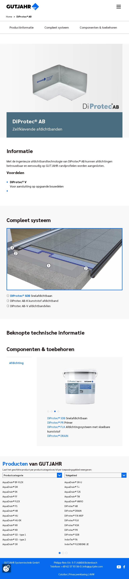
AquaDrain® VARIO (73, 501)
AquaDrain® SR (10, 544)
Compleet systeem (57, 27)
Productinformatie (22, 27)
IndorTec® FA (70, 539)
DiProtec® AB (71, 505)
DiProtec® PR (60, 422)
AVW (91, 574)
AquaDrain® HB (10, 510)
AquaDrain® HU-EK (12, 520)
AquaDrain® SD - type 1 (14, 534)
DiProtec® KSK (71, 525)
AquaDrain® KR (10, 525)
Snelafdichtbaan (31, 295)
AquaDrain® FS (10, 505)
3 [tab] (55, 411)
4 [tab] (58, 411)
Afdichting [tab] (16, 363)
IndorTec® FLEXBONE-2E (76, 544)
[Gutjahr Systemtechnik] (22, 6)
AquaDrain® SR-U (73, 482)
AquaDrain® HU (10, 515)
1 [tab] (48, 411)
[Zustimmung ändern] (7, 568)
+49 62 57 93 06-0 (71, 566)
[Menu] (119, 7)
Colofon (62, 574)
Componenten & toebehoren (98, 27)
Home (9, 16)
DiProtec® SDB (67, 418)
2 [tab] (51, 411)
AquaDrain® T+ (72, 486)
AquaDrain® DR (10, 486)
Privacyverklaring (78, 574)
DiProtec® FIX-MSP (73, 515)
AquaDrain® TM (72, 496)
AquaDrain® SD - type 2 (14, 539)
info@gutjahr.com (93, 566)
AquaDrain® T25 (72, 491)
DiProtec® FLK (78, 429)
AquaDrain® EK (10, 491)
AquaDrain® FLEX (11, 501)
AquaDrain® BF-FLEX (13, 482)
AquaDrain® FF (10, 496)
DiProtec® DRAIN (57, 436)
